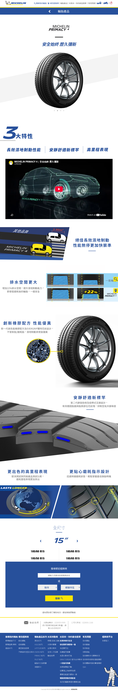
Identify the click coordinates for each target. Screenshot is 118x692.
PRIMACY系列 (40, 655)
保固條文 (38, 667)
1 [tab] (54, 110)
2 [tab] (57, 110)
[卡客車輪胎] (99, 3)
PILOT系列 (39, 659)
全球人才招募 (53, 652)
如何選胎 (86, 640)
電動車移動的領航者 (67, 678)
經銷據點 (21, 644)
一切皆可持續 (65, 663)
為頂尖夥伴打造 (66, 655)
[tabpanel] (59, 80)
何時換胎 (86, 652)
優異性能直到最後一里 (68, 674)
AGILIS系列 (39, 644)
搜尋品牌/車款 (10, 644)
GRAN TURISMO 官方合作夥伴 (71, 659)
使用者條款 (74, 689)
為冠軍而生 (64, 648)
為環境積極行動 (66, 667)
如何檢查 (86, 648)
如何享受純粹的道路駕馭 (92, 659)
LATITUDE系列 (40, 648)
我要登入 (105, 640)
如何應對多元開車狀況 (91, 655)
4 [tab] (63, 110)
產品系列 (8, 648)
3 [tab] (60, 110)
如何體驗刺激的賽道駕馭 (92, 663)
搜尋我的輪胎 (41, 3)
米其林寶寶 (52, 644)
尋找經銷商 (54, 3)
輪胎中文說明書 (41, 663)
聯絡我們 (51, 655)
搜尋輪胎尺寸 (10, 640)
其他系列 (38, 640)
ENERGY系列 (39, 652)
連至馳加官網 (23, 648)
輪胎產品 (63, 3)
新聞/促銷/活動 (53, 640)
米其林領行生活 (66, 640)
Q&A (84, 667)
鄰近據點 (21, 640)
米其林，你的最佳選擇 (77, 3)
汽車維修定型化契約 (26, 652)
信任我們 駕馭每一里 (68, 644)
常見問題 (91, 3)
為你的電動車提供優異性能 (70, 682)
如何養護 (86, 644)
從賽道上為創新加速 (67, 670)
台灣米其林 (52, 648)
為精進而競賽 (65, 652)
